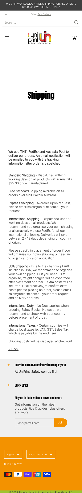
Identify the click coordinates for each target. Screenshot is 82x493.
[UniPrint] (39, 38)
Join (60, 422)
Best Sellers (44, 14)
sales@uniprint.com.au (43, 207)
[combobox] (37, 22)
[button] (74, 38)
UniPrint (8, 464)
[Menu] (6, 38)
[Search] (76, 22)
